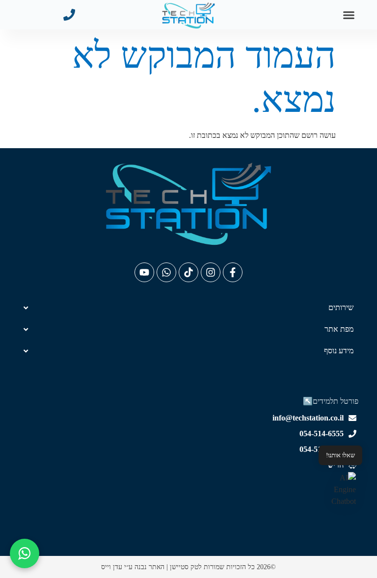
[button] (349, 14)
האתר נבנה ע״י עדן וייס (132, 567)
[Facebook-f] (232, 272)
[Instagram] (210, 272)
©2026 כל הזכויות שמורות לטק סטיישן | (220, 567)
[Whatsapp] (166, 272)
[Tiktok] (188, 272)
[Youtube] (144, 272)
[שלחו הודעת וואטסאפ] (24, 553)
